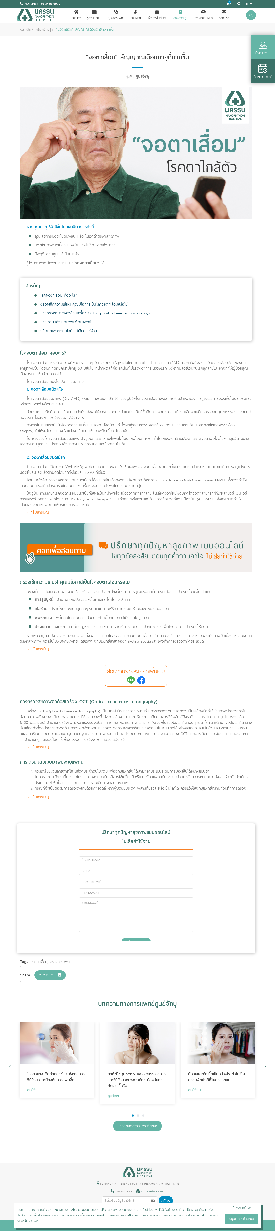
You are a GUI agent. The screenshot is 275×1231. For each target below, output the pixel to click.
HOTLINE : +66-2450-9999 (42, 3)
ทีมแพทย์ (136, 18)
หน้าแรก (76, 18)
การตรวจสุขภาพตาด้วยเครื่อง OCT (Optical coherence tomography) (95, 313)
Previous (10, 1066)
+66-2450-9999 (123, 1191)
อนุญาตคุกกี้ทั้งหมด (241, 1219)
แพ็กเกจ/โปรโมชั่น (157, 18)
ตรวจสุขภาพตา (61, 962)
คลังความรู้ (180, 18)
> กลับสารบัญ (38, 512)
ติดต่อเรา (224, 18)
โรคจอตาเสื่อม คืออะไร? (58, 295)
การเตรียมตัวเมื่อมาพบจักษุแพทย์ (65, 322)
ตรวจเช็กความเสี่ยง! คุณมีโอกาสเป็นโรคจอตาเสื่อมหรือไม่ (84, 304)
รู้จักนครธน (94, 18)
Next (264, 1066)
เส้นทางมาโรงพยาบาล (153, 1191)
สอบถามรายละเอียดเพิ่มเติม (136, 671)
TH (247, 3)
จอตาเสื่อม (40, 962)
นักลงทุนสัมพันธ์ (203, 18)
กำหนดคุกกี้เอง (241, 1207)
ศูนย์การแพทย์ (116, 18)
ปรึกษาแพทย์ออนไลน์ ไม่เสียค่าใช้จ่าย (68, 331)
